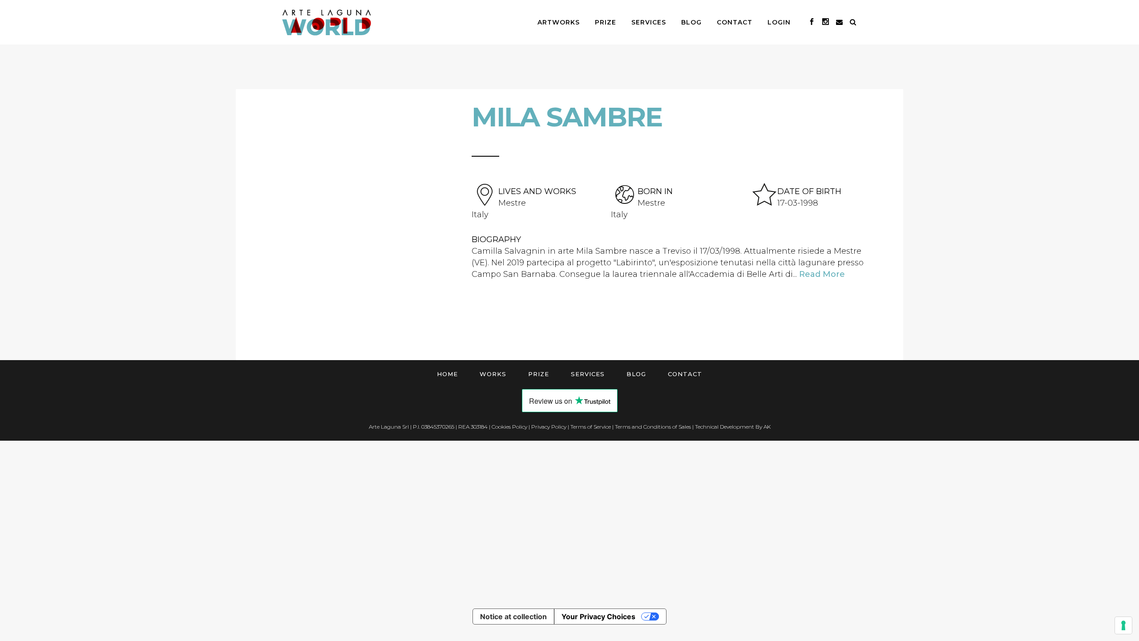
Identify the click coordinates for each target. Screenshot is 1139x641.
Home (447, 373)
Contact (685, 373)
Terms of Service (590, 426)
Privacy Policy (548, 426)
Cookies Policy (509, 426)
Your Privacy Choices (598, 616)
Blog (636, 373)
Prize (538, 373)
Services (588, 373)
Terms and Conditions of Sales (653, 426)
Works (493, 373)
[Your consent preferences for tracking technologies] (1123, 625)
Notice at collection (513, 616)
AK (767, 426)
